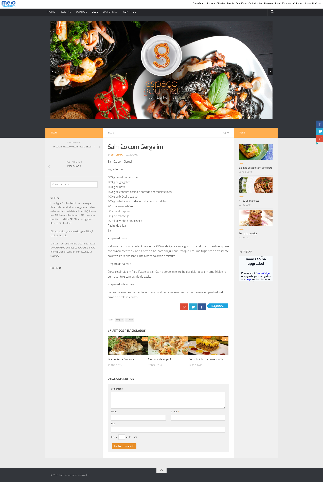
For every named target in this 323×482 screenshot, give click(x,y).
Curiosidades (255, 3)
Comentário (117, 388)
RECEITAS (65, 11)
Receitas (268, 3)
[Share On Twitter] (193, 306)
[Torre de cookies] (256, 218)
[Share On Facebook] (202, 306)
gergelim (119, 320)
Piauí (277, 3)
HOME (51, 11)
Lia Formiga (117, 154)
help (65, 235)
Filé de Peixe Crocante (121, 359)
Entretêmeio (198, 3)
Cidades (221, 3)
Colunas (297, 3)
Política (211, 3)
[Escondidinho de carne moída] (208, 345)
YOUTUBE (81, 11)
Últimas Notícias (312, 3)
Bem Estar (241, 3)
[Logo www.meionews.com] (8, 4)
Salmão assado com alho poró (255, 167)
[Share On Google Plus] (184, 306)
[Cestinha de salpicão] (168, 345)
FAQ (93, 247)
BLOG (95, 11)
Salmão (130, 320)
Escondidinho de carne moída (205, 359)
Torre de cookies (248, 233)
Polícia (230, 3)
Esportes (287, 3)
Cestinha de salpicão (160, 359)
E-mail (175, 411)
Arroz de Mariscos (249, 200)
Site (113, 423)
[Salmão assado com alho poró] (256, 152)
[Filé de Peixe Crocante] (128, 345)
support (54, 255)
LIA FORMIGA (110, 11)
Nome (115, 411)
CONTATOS (129, 11)
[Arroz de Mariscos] (256, 185)
